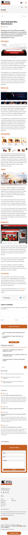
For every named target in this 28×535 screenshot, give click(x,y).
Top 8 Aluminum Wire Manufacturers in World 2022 (13, 385)
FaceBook (24, 298)
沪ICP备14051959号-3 (16, 526)
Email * (17, 320)
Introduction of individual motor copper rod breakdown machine (13, 350)
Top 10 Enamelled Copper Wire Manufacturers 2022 (13, 373)
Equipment (3, 500)
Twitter (21, 298)
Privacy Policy (8, 526)
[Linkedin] (6, 492)
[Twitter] (3, 492)
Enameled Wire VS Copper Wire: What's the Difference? (11, 378)
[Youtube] (8, 492)
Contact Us (13, 500)
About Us (3, 505)
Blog (12, 498)
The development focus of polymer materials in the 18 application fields (15, 355)
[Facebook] (1, 492)
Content (2, 309)
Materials (3, 502)
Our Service (3, 504)
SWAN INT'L (4, 187)
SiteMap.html (12, 524)
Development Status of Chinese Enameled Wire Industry (14, 360)
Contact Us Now (14, 342)
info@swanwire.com (5, 488)
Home (2, 498)
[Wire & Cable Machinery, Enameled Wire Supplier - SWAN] (5, 2)
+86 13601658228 (5, 490)
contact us (23, 288)
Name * (3, 320)
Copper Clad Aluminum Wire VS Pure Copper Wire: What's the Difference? (13, 382)
